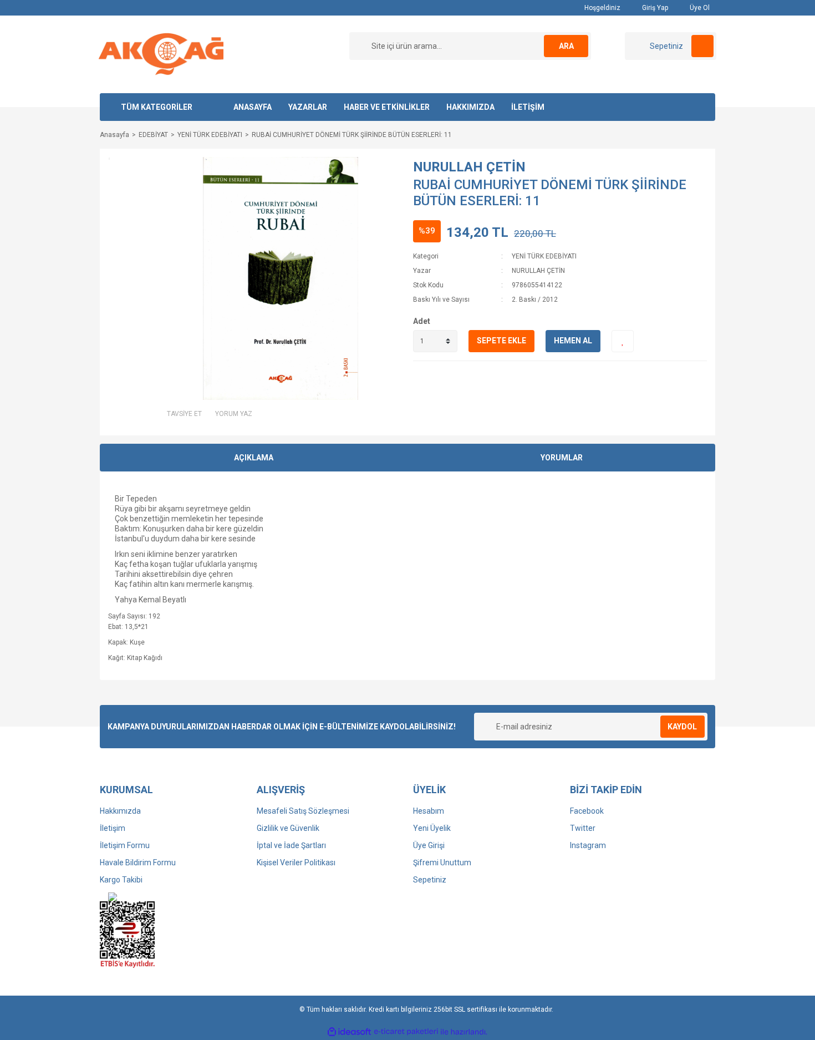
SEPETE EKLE (501, 340)
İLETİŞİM (527, 107)
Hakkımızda (120, 810)
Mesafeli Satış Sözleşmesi (303, 810)
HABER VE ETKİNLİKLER (387, 107)
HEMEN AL (573, 340)
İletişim (112, 828)
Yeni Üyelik (432, 828)
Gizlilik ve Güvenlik (288, 828)
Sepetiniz (429, 879)
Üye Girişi (429, 845)
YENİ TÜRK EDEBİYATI (544, 256)
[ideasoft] (349, 1032)
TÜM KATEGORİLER (156, 107)
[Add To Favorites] (623, 341)
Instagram (588, 845)
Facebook (587, 810)
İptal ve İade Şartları (291, 845)
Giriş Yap (654, 8)
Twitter (582, 828)
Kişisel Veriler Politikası (296, 862)
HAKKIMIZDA (470, 107)
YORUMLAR (562, 457)
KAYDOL (682, 726)
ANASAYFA (252, 107)
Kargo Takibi (121, 879)
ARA (566, 46)
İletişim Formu (125, 845)
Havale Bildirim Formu (138, 862)
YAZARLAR (307, 107)
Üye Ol (699, 8)
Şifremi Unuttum (442, 862)
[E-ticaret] (406, 1032)
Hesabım (428, 810)
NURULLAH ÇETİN (469, 167)
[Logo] (161, 54)
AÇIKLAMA (253, 457)
